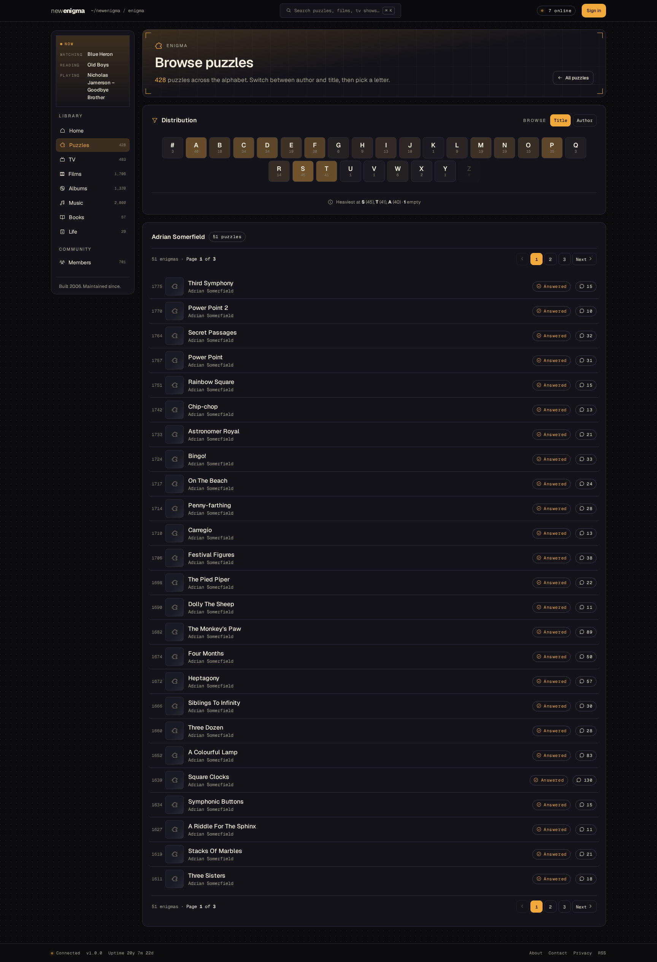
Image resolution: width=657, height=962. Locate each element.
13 (589, 409)
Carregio (200, 530)
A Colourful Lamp (213, 752)
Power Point (205, 357)
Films (97, 174)
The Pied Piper (209, 579)
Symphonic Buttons (216, 802)
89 (589, 632)
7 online (560, 10)
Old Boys (98, 65)
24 (589, 484)
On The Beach (207, 481)
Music (97, 202)
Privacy (582, 953)
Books (97, 217)
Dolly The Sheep (211, 604)
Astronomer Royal (214, 431)
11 (589, 607)
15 (589, 286)
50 (589, 656)
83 (589, 755)
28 (589, 508)
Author (585, 120)
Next (581, 259)
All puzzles (577, 78)
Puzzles (97, 145)
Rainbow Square (211, 382)
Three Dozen (205, 727)
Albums (97, 188)
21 (589, 434)
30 (589, 706)
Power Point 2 (208, 308)
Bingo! (197, 456)
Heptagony (203, 678)
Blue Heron (100, 54)
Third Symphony (210, 283)
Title (560, 120)
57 (589, 681)
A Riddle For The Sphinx (222, 826)
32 (589, 335)
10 (589, 311)
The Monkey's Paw (214, 629)
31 (589, 360)
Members (97, 262)
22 (589, 582)
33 (589, 459)
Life (97, 231)
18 (589, 878)
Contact (558, 953)
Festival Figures (211, 555)
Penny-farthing (209, 505)
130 (588, 780)
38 (589, 558)
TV (97, 159)
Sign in (594, 11)
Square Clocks (208, 777)
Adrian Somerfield (210, 291)
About (536, 953)
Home (76, 130)
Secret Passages (212, 332)
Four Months (206, 653)
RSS (602, 953)
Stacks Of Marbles (215, 851)
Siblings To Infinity (214, 703)
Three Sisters (206, 876)
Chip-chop (203, 407)
